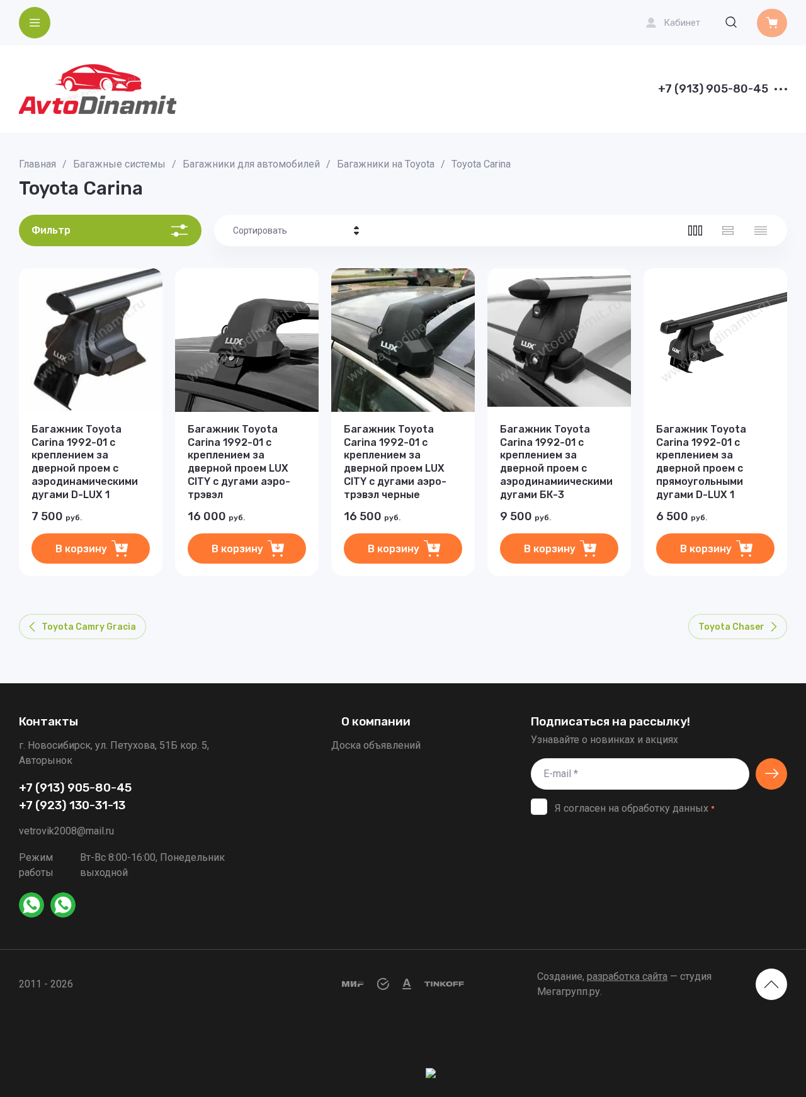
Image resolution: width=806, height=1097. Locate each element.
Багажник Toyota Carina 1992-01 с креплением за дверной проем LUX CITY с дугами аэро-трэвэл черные (395, 462)
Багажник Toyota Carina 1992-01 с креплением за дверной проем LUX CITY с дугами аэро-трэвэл (239, 462)
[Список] (727, 230)
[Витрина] (695, 230)
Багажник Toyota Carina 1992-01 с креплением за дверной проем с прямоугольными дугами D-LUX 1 (701, 462)
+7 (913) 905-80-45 (713, 89)
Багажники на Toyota (385, 164)
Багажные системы (119, 164)
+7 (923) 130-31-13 (72, 805)
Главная (37, 164)
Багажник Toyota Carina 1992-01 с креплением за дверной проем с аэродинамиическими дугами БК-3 (556, 462)
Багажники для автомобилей (251, 164)
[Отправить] (771, 774)
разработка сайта (627, 976)
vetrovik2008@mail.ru (66, 831)
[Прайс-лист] (760, 230)
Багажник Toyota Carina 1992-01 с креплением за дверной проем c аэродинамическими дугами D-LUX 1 (84, 462)
